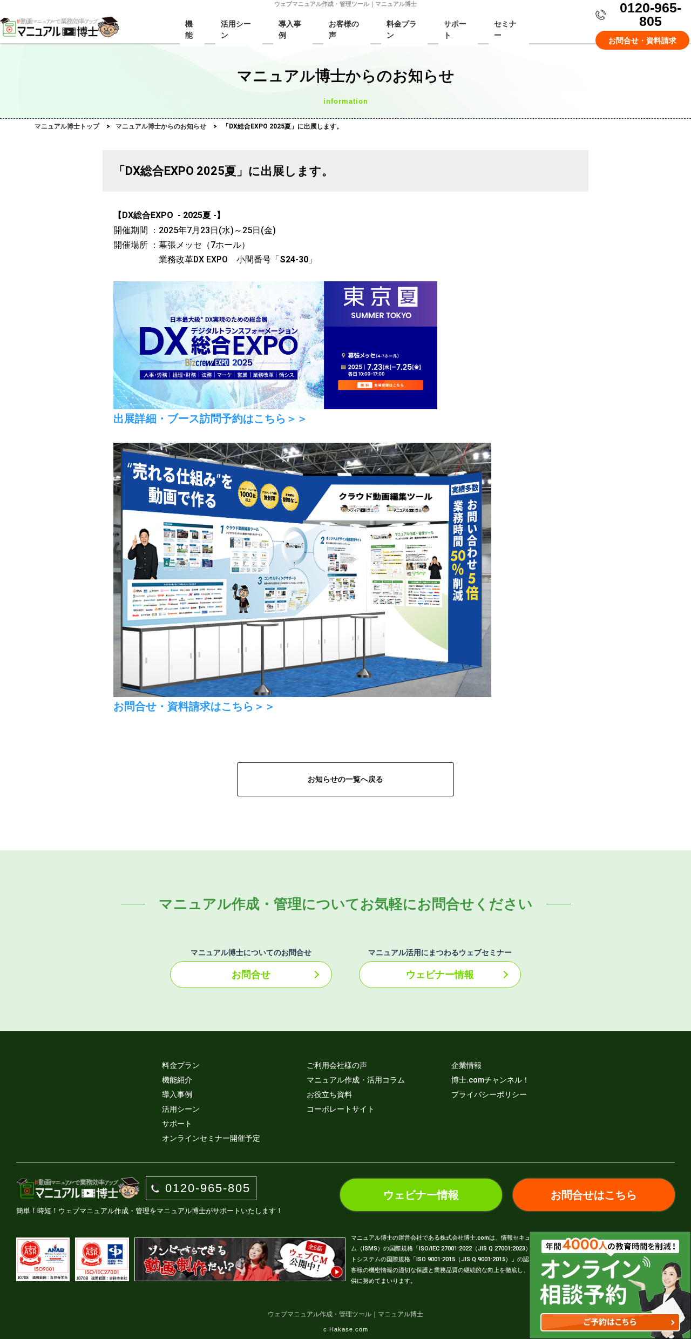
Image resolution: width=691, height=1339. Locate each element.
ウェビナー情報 (440, 974)
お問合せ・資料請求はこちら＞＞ (194, 706)
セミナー (505, 29)
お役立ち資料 (329, 1094)
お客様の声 (344, 29)
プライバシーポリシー (489, 1094)
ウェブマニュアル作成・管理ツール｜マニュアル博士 (345, 1314)
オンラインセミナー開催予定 (211, 1138)
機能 (189, 29)
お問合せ (251, 974)
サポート (455, 29)
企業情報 (466, 1065)
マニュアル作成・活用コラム (356, 1080)
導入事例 (290, 29)
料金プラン (402, 29)
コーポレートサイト (341, 1109)
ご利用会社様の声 (337, 1065)
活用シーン (236, 29)
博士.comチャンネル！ (490, 1080)
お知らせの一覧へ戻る (345, 779)
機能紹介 (177, 1080)
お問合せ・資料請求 (642, 40)
